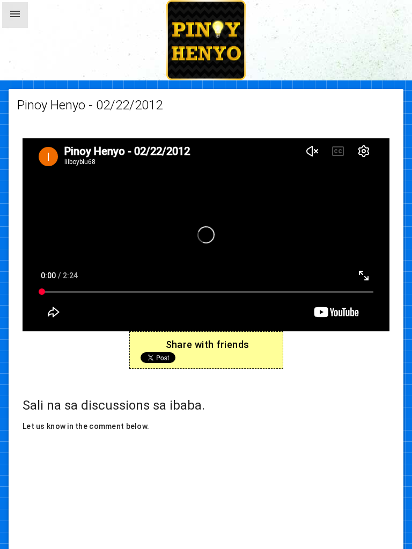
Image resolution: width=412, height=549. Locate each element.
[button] (15, 15)
